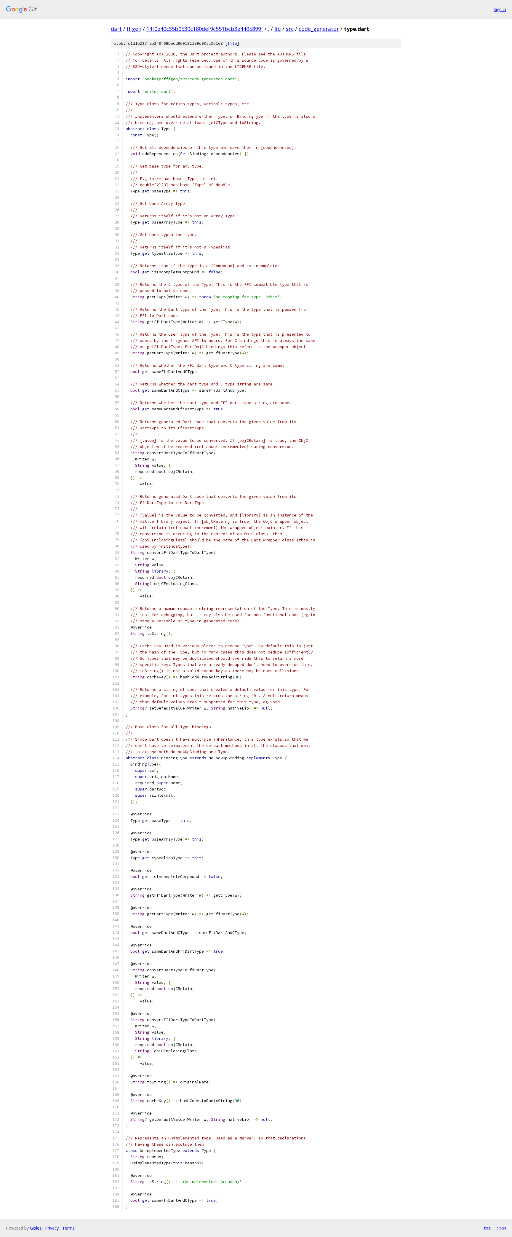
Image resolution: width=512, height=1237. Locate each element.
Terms (68, 1228)
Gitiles (35, 1228)
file (232, 43)
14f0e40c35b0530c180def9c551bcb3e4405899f (204, 28)
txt (487, 1227)
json (501, 1227)
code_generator (319, 28)
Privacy (52, 1228)
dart (116, 28)
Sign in (500, 9)
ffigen (134, 28)
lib (277, 28)
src (290, 28)
